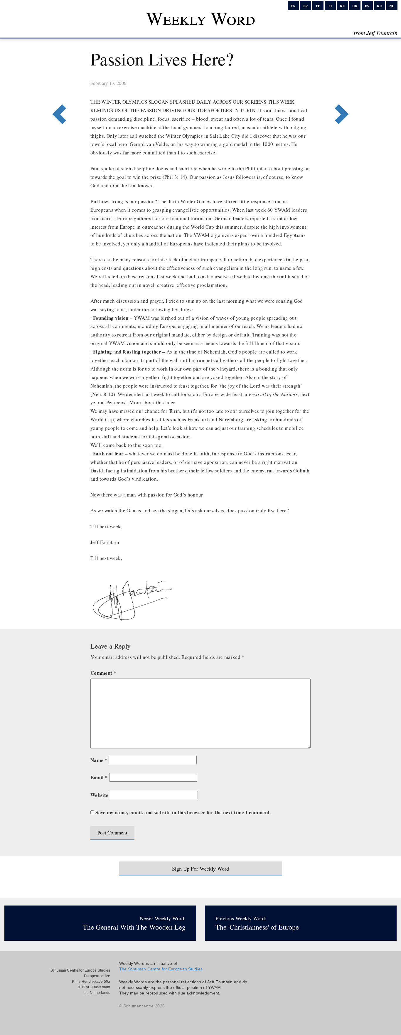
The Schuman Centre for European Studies (161, 969)
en (293, 6)
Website (99, 795)
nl (391, 6)
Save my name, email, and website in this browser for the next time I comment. (183, 812)
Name (98, 760)
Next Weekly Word (57, 90)
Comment (103, 672)
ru (342, 6)
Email (99, 777)
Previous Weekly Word (343, 90)
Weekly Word (200, 18)
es (367, 6)
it (318, 6)
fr (305, 6)
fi (330, 6)
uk (355, 6)
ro (379, 6)
